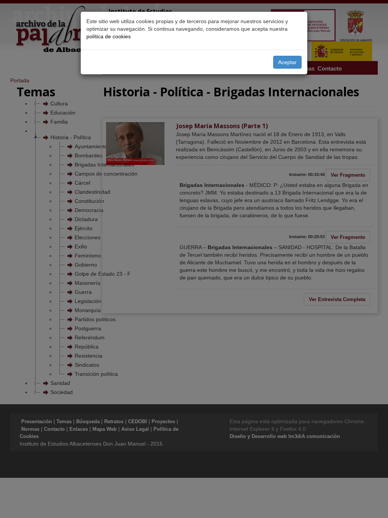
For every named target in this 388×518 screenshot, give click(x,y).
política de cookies (108, 36)
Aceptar (287, 62)
